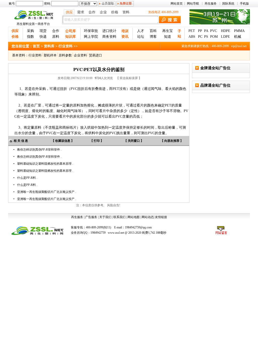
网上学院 (91, 37)
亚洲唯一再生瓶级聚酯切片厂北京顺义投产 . (46, 192)
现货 (43, 31)
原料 (55, 37)
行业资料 (35, 55)
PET (191, 31)
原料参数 (65, 55)
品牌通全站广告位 (215, 85)
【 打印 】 (97, 141)
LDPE (225, 37)
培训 (124, 31)
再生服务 (211, 3)
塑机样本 (50, 55)
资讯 (124, 37)
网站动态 (148, 217)
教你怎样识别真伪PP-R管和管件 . (39, 149)
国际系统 (228, 3)
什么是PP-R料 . (27, 178)
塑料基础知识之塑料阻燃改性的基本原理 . (45, 163)
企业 (103, 12)
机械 (237, 37)
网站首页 (177, 3)
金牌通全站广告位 (215, 68)
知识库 (70, 37)
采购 (30, 31)
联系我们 (119, 217)
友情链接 (161, 217)
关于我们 (105, 217)
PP (200, 31)
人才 (140, 31)
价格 (114, 12)
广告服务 (91, 217)
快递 (43, 37)
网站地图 (133, 217)
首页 (36, 46)
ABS (191, 37)
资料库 (49, 46)
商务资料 (109, 37)
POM (214, 37)
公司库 (70, 31)
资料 (126, 12)
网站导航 (193, 3)
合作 (91, 12)
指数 (30, 37)
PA (206, 31)
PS (206, 37)
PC (200, 37)
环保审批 (91, 31)
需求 (80, 12)
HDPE (225, 31)
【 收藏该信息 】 (62, 141)
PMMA (239, 31)
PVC (213, 31)
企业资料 (80, 55)
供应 (69, 12)
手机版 (244, 3)
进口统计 (109, 31)
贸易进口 (95, 55)
